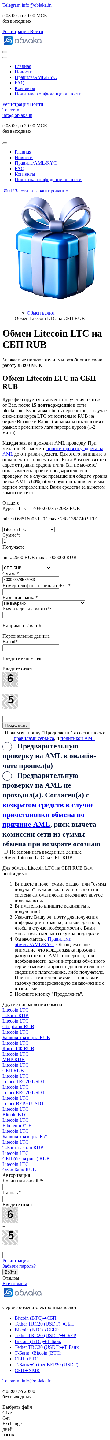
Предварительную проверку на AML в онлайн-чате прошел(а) (49, 756)
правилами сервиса (34, 738)
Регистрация (15, 1260)
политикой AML (78, 738)
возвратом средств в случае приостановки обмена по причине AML (48, 814)
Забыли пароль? (19, 1266)
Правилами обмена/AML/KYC (43, 941)
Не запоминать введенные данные (45, 852)
